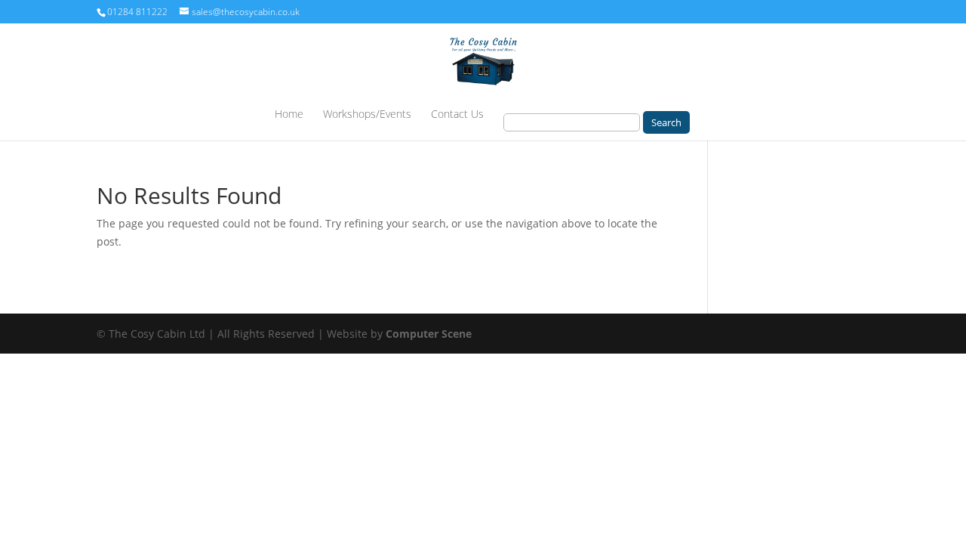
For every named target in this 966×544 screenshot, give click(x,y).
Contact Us (457, 115)
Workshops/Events (367, 115)
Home (289, 115)
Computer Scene (429, 333)
